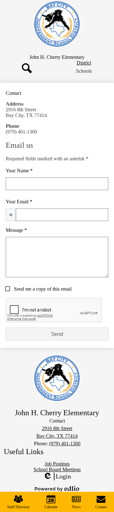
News (76, 507)
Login (57, 476)
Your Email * (19, 201)
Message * (16, 230)
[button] (83, 71)
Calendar (51, 507)
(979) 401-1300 (64, 443)
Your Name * (19, 170)
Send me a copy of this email (42, 289)
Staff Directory (18, 507)
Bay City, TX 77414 (57, 436)
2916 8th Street (57, 428)
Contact (101, 507)
